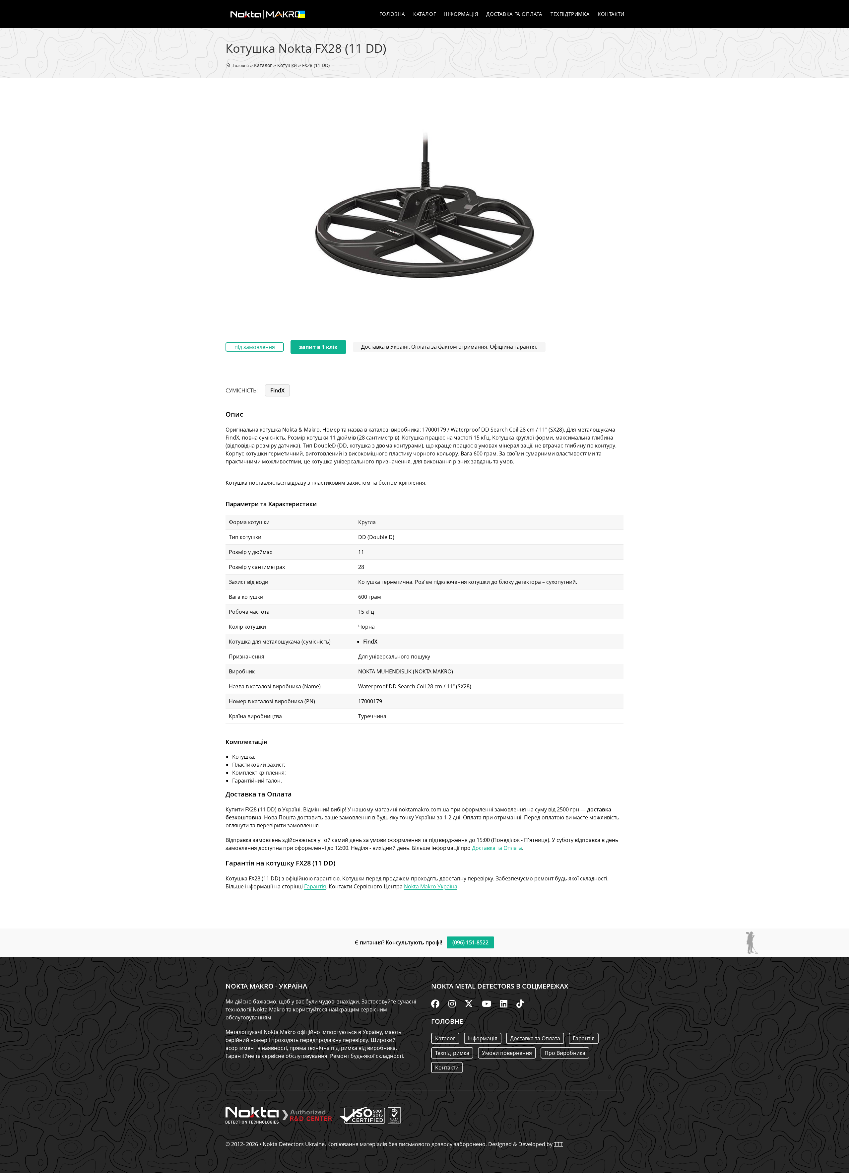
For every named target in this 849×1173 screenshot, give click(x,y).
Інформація (482, 1038)
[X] (469, 1003)
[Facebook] (435, 1003)
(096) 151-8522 (470, 942)
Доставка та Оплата (497, 848)
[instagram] (452, 1003)
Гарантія (315, 886)
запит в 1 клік (318, 347)
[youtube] (486, 1003)
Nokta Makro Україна (430, 886)
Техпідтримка (452, 1053)
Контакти (447, 1067)
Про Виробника (565, 1053)
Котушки (287, 65)
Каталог (263, 65)
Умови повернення (507, 1053)
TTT (558, 1144)
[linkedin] (503, 1003)
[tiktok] (520, 1003)
